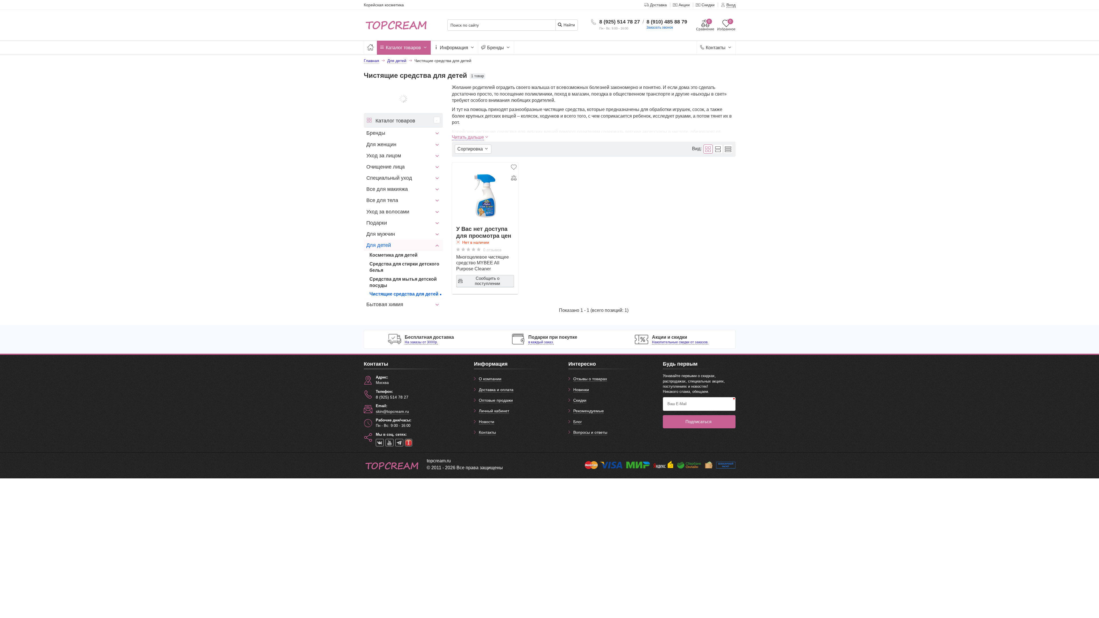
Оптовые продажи (496, 400)
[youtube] (390, 442)
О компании (490, 379)
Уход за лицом (383, 156)
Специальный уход (389, 178)
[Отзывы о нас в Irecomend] (408, 442)
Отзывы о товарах (590, 379)
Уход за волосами (387, 212)
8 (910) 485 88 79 (667, 22)
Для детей (378, 245)
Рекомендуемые (588, 411)
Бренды (495, 47)
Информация (454, 47)
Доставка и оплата (496, 389)
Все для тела (382, 200)
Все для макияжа (387, 189)
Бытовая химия (384, 304)
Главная (371, 60)
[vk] (380, 442)
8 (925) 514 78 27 (619, 22)
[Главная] (370, 48)
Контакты (716, 47)
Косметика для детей (393, 255)
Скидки (579, 400)
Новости (486, 421)
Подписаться (698, 421)
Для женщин (381, 144)
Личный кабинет (494, 411)
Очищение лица (385, 167)
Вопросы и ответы (590, 432)
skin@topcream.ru (392, 411)
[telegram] (399, 442)
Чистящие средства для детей (403, 294)
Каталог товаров (403, 47)
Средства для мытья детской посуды (403, 282)
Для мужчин (380, 234)
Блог (577, 421)
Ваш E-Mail (677, 404)
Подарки (376, 223)
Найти (568, 25)
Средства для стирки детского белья (404, 267)
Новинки (581, 389)
